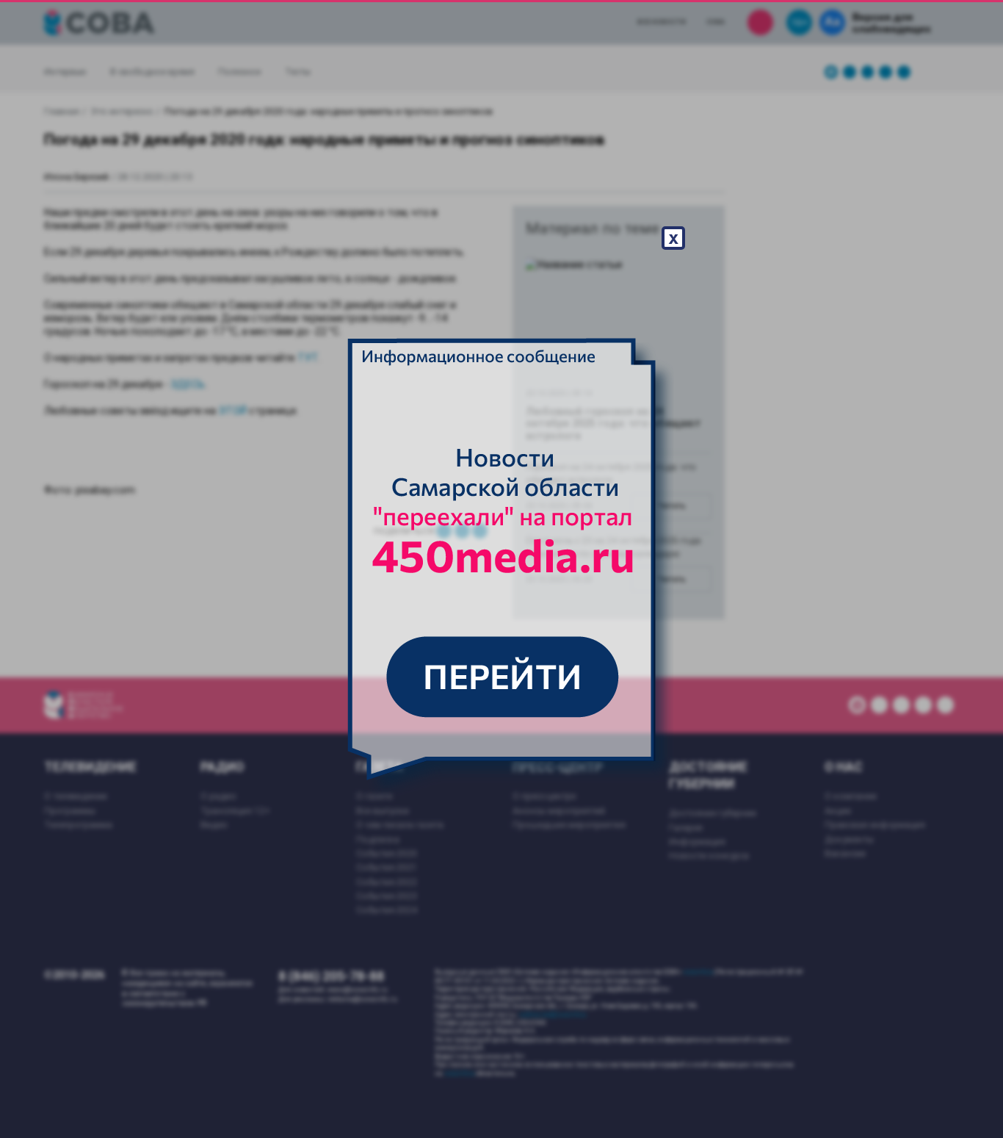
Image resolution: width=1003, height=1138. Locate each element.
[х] (501, 569)
